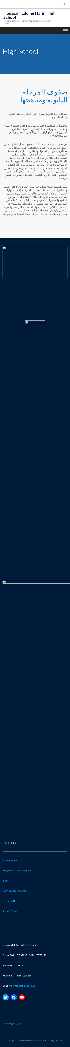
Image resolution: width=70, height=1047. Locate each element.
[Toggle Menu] (65, 30)
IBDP (5, 880)
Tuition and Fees (11, 901)
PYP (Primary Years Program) (17, 870)
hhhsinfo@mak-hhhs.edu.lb (22, 985)
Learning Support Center (15, 890)
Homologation (10, 860)
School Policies (10, 911)
